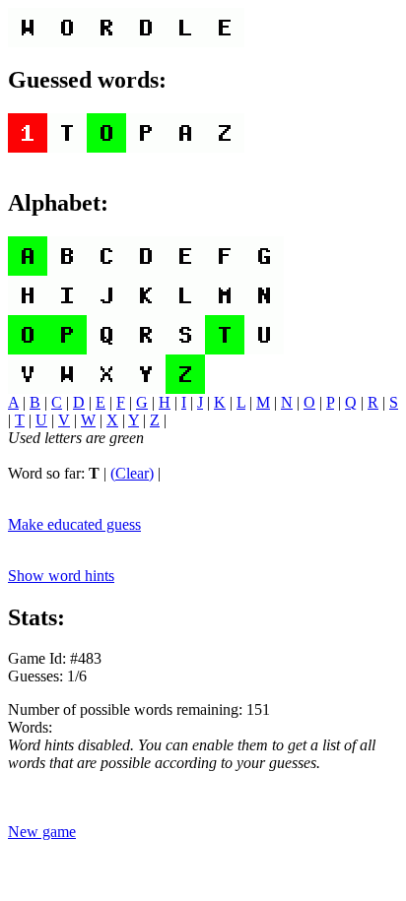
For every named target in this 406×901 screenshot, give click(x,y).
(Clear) (132, 473)
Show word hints (61, 575)
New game (42, 831)
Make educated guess (74, 524)
